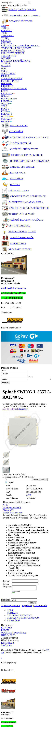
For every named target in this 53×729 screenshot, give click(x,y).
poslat (25, 409)
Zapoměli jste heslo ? (10, 605)
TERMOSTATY (8, 56)
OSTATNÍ (6, 58)
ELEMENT (6, 30)
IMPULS (5, 76)
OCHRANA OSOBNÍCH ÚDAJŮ (23, 618)
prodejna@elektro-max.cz (13, 288)
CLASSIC (6, 66)
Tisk (21, 409)
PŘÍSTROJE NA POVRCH (14, 88)
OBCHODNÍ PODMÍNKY (19, 615)
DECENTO (6, 83)
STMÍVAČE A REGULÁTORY (16, 48)
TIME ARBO (7, 35)
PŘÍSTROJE (7, 86)
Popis (5, 505)
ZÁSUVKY (6, 43)
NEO (3, 68)
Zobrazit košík (40, 605)
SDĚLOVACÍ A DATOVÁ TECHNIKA (20, 45)
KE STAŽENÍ (13, 620)
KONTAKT (12, 613)
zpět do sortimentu (11, 409)
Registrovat (27, 605)
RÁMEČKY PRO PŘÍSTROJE (15, 61)
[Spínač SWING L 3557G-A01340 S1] (27, 431)
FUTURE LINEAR (10, 81)
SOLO (4, 71)
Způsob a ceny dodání (12, 512)
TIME (4, 33)
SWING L (6, 63)
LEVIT (4, 91)
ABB (28, 495)
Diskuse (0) (8, 510)
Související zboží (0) (12, 507)
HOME (10, 610)
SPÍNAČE (6, 40)
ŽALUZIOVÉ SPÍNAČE (12, 53)
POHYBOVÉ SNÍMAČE (13, 51)
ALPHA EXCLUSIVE (11, 78)
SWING (5, 38)
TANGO (5, 28)
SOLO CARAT (8, 73)
